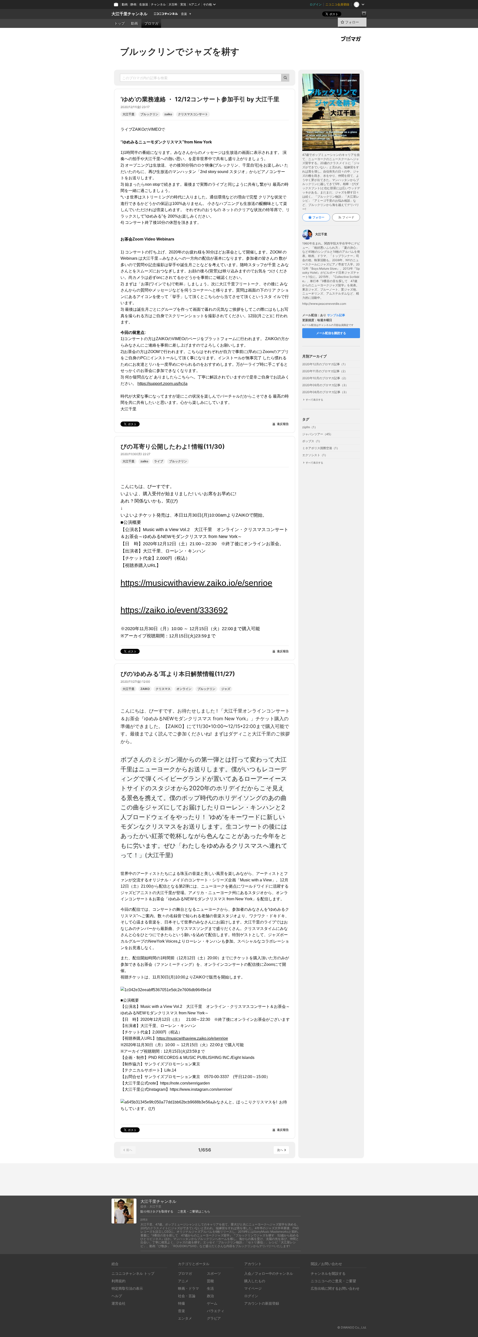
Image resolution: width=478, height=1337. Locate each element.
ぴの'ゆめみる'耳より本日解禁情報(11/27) (177, 673)
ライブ (158, 461)
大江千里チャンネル (129, 14)
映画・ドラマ (188, 1288)
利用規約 (118, 1281)
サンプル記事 (336, 315)
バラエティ (215, 1311)
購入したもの (254, 1281)
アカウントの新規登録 (261, 1303)
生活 (210, 1288)
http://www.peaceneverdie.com (324, 303)
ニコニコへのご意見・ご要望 (333, 1281)
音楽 (184, 14)
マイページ (253, 1288)
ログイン (316, 4)
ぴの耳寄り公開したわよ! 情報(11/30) (172, 446)
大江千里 (128, 114)
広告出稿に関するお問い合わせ (335, 1288)
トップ (119, 23)
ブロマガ (151, 23)
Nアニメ (194, 4)
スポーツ (214, 1273)
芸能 (210, 1281)
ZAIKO (145, 688)
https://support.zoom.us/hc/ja (162, 383)
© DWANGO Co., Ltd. (351, 1327)
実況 (183, 4)
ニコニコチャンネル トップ (133, 1273)
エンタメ (185, 1318)
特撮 (181, 1303)
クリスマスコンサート (193, 114)
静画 (133, 4)
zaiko (168, 114)
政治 (210, 1296)
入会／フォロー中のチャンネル (268, 1273)
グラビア (214, 1318)
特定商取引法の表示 (127, 1288)
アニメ (183, 1281)
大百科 (173, 4)
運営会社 (118, 1303)
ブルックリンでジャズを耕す (179, 51)
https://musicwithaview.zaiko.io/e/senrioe (196, 583)
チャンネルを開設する (328, 1273)
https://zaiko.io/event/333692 (174, 610)
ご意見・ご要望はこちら (193, 1211)
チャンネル (158, 4)
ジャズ (225, 688)
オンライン (184, 688)
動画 (125, 4)
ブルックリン (149, 114)
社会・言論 (186, 1296)
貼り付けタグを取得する (156, 1211)
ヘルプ (117, 1296)
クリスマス (163, 688)
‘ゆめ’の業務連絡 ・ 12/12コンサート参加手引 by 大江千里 (199, 99)
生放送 (143, 4)
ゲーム (212, 1303)
